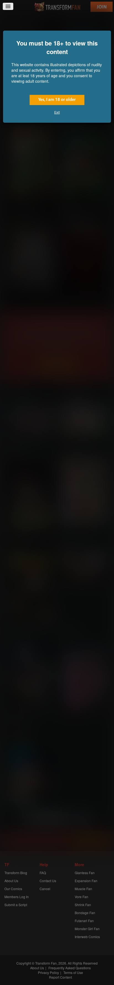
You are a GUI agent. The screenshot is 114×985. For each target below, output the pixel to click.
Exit (57, 112)
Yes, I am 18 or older (57, 100)
